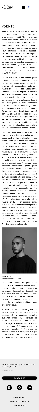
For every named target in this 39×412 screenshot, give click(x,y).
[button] (23, 7)
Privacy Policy (19, 397)
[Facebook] (9, 387)
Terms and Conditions (19, 401)
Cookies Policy (19, 405)
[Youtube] (29, 387)
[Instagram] (19, 387)
